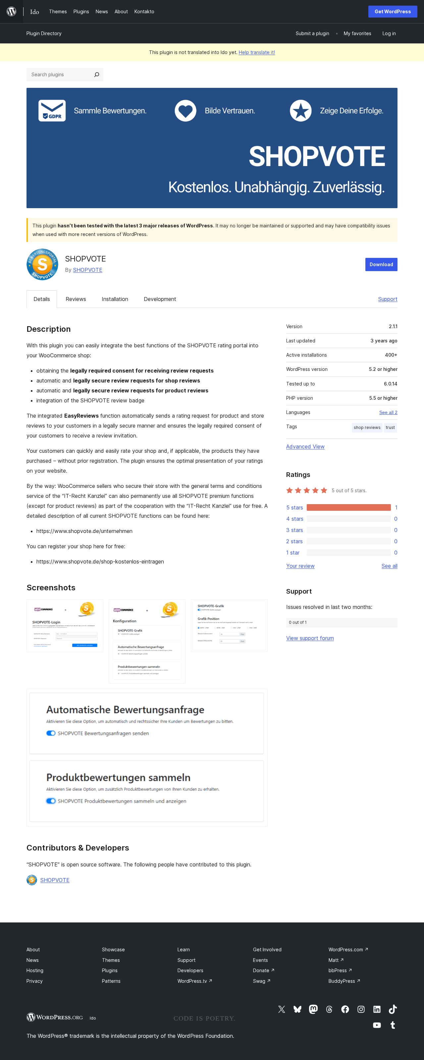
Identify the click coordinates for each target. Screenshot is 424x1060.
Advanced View (305, 446)
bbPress (340, 970)
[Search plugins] (96, 74)
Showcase (113, 949)
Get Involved (267, 949)
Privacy (34, 981)
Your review (300, 565)
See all (390, 565)
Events (260, 960)
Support (388, 299)
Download (381, 264)
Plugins (110, 970)
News (32, 960)
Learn (184, 949)
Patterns (111, 981)
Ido (93, 1018)
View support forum (310, 638)
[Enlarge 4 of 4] (258, 697)
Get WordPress (393, 11)
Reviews (76, 299)
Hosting (34, 970)
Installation (115, 299)
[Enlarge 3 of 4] (258, 608)
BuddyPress (345, 981)
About (33, 949)
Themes (111, 960)
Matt (336, 960)
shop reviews (367, 427)
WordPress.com (349, 949)
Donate (264, 970)
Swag (262, 981)
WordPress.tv (195, 981)
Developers (190, 970)
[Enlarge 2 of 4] (176, 608)
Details (41, 299)
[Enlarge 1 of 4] (94, 608)
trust (390, 427)
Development (160, 299)
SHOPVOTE (87, 269)
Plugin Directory (44, 33)
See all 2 (388, 412)
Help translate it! (257, 52)
